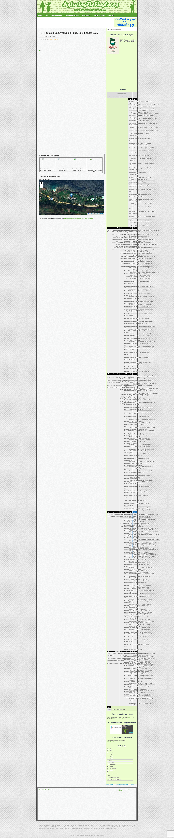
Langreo (79, 827)
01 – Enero (110, 749)
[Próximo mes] (135, 94)
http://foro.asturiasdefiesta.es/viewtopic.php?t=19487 (78, 218)
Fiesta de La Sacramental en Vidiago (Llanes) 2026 (47, 169)
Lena (89, 827)
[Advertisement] (75, 22)
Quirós (134, 827)
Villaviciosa (107, 828)
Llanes (99, 827)
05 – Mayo (110, 756)
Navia (111, 827)
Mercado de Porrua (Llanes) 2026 (63, 169)
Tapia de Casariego (83, 828)
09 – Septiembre (111, 764)
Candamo (73, 825)
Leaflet (91, 213)
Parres (121, 827)
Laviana (85, 827)
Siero (65, 828)
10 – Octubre (110, 766)
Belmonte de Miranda (59, 825)
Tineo (91, 828)
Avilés (49, 825)
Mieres (103, 827)
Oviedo (116, 827)
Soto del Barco (72, 828)
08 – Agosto (110, 762)
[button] (71, 195)
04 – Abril (109, 754)
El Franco (48, 827)
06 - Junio (50, 39)
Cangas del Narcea (83, 825)
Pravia (130, 827)
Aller (45, 825)
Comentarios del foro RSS (122, 784)
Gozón (57, 827)
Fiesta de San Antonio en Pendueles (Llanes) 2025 (71, 32)
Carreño (104, 825)
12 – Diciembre (111, 770)
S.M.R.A (57, 828)
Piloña (125, 827)
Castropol (117, 825)
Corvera (133, 825)
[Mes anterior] (109, 94)
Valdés (96, 828)
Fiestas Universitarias (113, 777)
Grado (62, 827)
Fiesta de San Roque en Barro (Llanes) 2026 (79, 169)
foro (129, 717)
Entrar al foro (110, 741)
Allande (41, 825)
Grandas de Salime (70, 827)
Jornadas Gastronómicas (114, 779)
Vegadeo (101, 828)
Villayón (113, 828)
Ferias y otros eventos (113, 774)
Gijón (53, 827)
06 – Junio (110, 758)
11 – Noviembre (111, 768)
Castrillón (110, 825)
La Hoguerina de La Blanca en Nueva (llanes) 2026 (95, 170)
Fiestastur (81, 835)
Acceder (133, 784)
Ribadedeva (42, 828)
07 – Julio (109, 760)
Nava (107, 827)
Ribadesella (50, 828)
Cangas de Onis (95, 825)
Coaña (123, 825)
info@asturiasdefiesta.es (118, 718)
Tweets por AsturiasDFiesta (46, 789)
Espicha (109, 772)
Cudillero (41, 827)
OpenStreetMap (99, 213)
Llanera (94, 827)
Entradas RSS (109, 784)
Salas (61, 828)
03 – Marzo (110, 753)
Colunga (128, 825)
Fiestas (109, 775)
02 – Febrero (110, 751)
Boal (67, 825)
